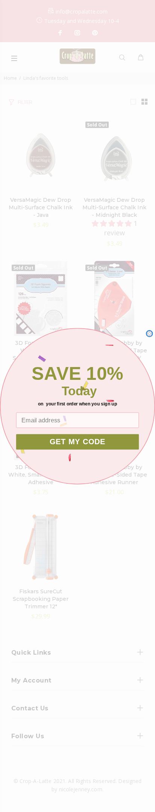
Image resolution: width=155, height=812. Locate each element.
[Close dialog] (149, 333)
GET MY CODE (77, 441)
